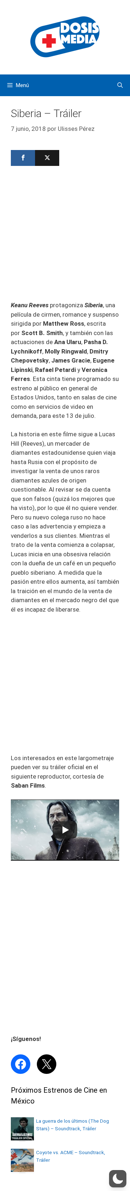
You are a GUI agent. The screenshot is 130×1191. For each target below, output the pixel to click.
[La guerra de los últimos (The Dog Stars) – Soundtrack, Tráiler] (22, 1138)
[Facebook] (23, 158)
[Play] (65, 830)
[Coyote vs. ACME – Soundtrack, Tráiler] (22, 1169)
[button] (117, 1178)
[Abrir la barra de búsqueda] (120, 85)
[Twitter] (47, 158)
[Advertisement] (65, 236)
